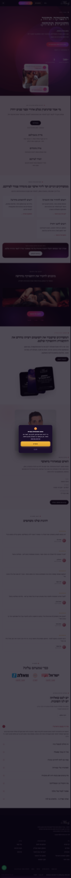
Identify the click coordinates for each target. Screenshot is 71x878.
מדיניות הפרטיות (35, 439)
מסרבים (35, 449)
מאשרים (35, 444)
